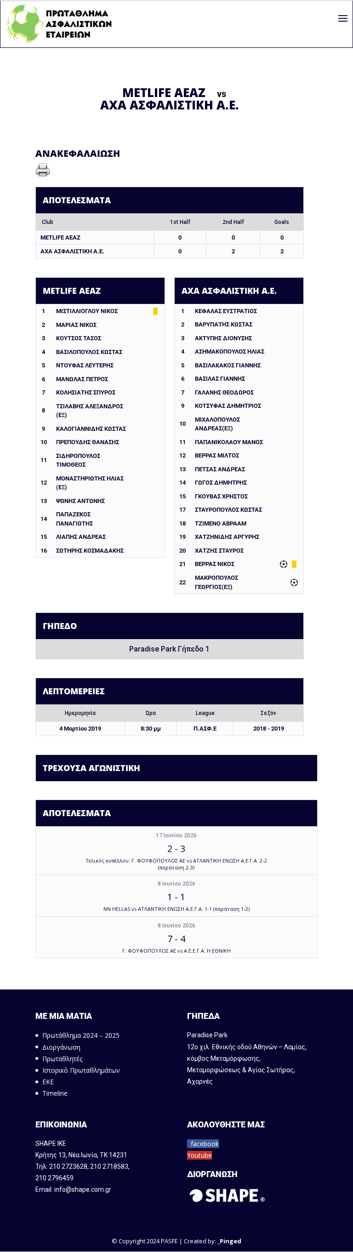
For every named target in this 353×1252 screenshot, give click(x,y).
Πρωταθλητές (62, 1058)
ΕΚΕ (48, 1081)
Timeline (55, 1093)
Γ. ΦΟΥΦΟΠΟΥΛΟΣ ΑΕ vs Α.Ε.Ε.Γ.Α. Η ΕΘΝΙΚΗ (176, 950)
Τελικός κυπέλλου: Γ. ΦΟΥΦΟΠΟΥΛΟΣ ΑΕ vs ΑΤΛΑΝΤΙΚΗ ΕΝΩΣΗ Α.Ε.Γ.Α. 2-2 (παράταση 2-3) (176, 864)
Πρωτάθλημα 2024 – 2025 (81, 1035)
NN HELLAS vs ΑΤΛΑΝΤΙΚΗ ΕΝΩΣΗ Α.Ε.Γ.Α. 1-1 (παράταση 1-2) (176, 908)
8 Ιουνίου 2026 (176, 883)
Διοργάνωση (61, 1047)
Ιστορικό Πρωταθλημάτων (81, 1070)
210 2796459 (54, 1178)
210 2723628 (68, 1166)
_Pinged (229, 1241)
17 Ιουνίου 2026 (176, 835)
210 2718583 (109, 1166)
